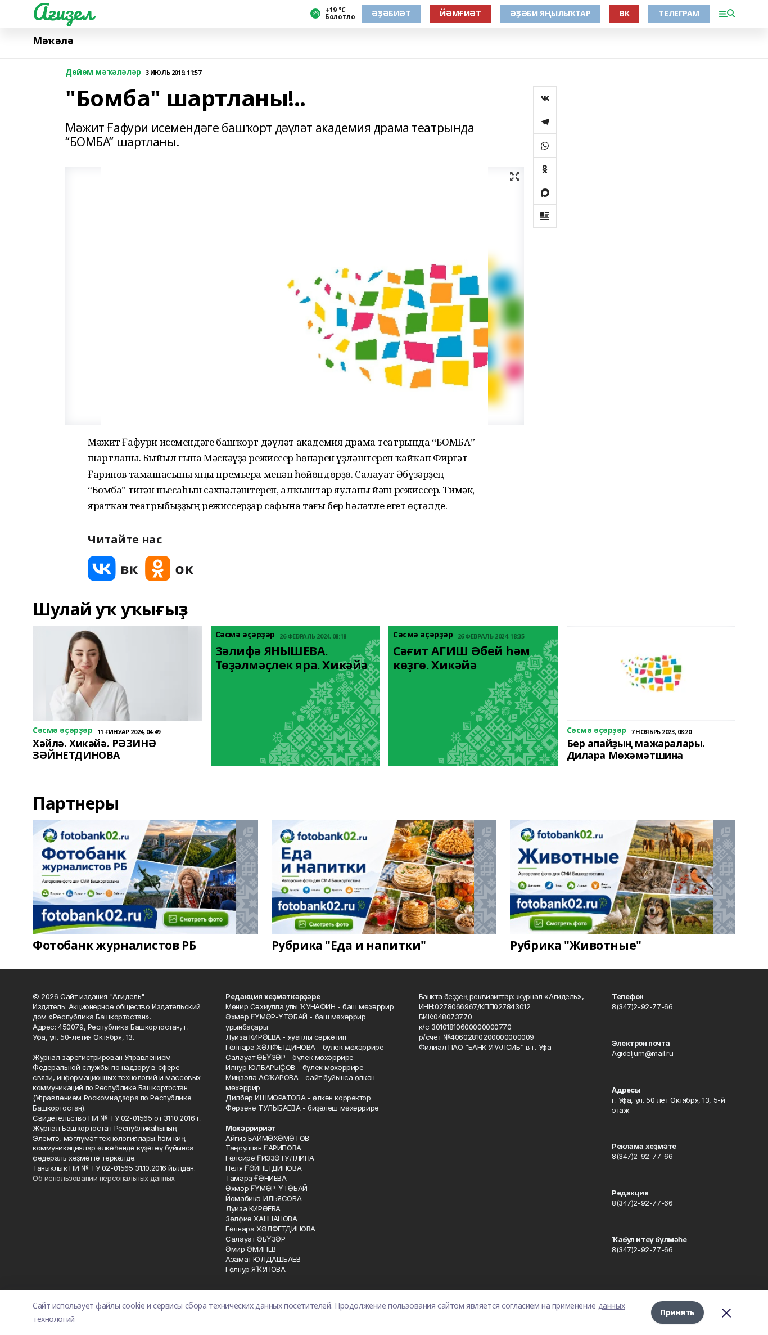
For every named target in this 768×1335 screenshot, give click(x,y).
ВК (624, 13)
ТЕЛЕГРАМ (678, 13)
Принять (677, 1312)
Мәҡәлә (53, 41)
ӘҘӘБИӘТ (391, 13)
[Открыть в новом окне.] (113, 568)
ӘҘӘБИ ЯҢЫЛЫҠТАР (550, 13)
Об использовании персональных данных (104, 1178)
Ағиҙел (63, 12)
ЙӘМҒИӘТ (460, 13)
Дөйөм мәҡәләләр (103, 72)
